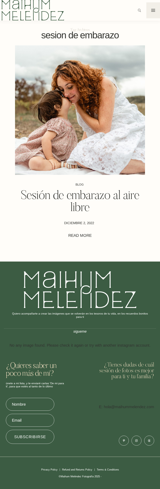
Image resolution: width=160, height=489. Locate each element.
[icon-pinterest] (124, 441)
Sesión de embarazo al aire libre (80, 202)
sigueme (80, 331)
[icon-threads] (149, 441)
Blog (80, 184)
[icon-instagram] (136, 441)
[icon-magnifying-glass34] (139, 10)
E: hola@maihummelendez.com (126, 407)
